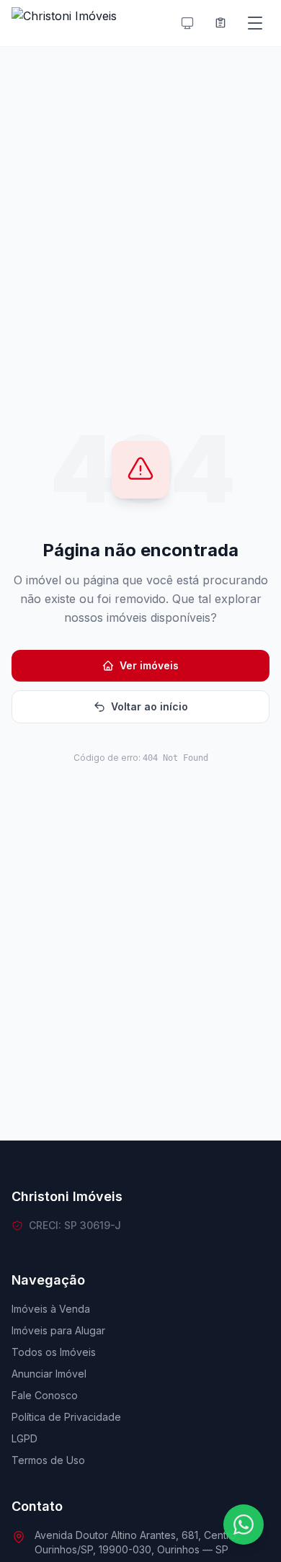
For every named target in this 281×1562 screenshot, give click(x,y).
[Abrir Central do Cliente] (220, 23)
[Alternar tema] (187, 23)
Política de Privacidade (66, 1417)
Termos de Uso (48, 1460)
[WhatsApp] (243, 1524)
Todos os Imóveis (54, 1352)
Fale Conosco (45, 1395)
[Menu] (255, 23)
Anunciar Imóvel (49, 1373)
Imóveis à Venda (51, 1309)
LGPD (24, 1438)
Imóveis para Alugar (58, 1330)
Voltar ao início (149, 706)
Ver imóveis (149, 665)
